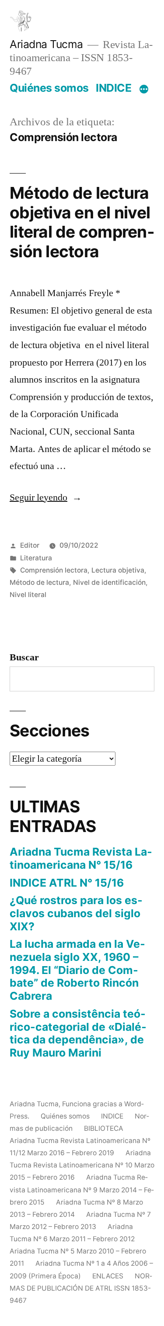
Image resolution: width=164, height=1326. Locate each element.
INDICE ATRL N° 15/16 (67, 882)
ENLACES (107, 1276)
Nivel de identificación (109, 582)
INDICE (113, 87)
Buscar (24, 657)
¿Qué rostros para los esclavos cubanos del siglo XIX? (76, 913)
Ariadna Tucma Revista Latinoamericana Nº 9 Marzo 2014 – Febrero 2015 (82, 1189)
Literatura (36, 558)
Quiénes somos (49, 87)
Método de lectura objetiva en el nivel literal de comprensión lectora (82, 222)
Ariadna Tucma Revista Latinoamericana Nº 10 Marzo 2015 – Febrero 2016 (82, 1165)
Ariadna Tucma (46, 44)
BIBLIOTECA (103, 1128)
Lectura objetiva (117, 570)
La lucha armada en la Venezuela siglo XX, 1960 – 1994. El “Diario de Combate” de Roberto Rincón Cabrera (77, 969)
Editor (29, 545)
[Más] (144, 89)
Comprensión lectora (53, 570)
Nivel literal (28, 594)
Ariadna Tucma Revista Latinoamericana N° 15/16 (81, 858)
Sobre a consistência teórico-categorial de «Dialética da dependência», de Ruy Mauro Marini (78, 1033)
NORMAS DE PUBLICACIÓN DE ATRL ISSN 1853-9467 (81, 1288)
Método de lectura (39, 582)
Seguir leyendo (46, 497)
